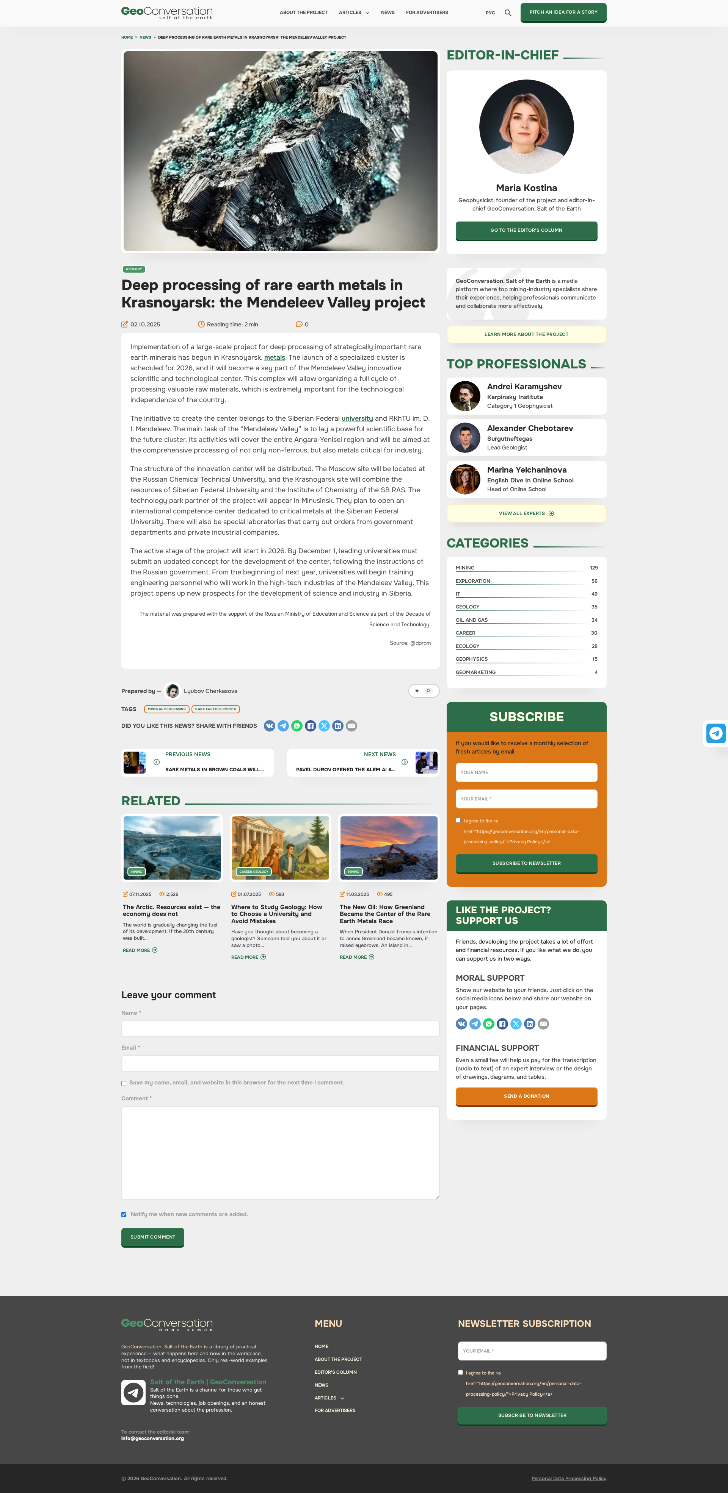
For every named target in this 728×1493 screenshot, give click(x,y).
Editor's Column (336, 1372)
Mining (136, 872)
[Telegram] (283, 726)
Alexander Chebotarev (530, 428)
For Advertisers (427, 12)
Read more (136, 950)
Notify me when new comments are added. (189, 1214)
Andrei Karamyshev (524, 387)
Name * (131, 1013)
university (357, 418)
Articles (350, 12)
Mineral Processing (167, 709)
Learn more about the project (526, 334)
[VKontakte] (269, 726)
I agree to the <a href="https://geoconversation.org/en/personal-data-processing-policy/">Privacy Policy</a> (522, 831)
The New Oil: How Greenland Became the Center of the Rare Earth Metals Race (385, 914)
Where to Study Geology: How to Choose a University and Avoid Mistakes (276, 914)
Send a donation (526, 1096)
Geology (134, 269)
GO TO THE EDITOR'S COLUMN (527, 230)
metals (274, 357)
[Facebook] (310, 726)
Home (127, 38)
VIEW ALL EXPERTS (522, 513)
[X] (324, 726)
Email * (130, 1047)
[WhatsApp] (297, 726)
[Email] (351, 726)
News (388, 12)
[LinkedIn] (338, 726)
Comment (136, 1098)
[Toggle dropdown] (367, 13)
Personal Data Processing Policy (569, 1478)
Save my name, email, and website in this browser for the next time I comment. (236, 1082)
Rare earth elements (215, 709)
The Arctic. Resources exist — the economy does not (171, 910)
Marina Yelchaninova (527, 470)
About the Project (304, 12)
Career (246, 872)
